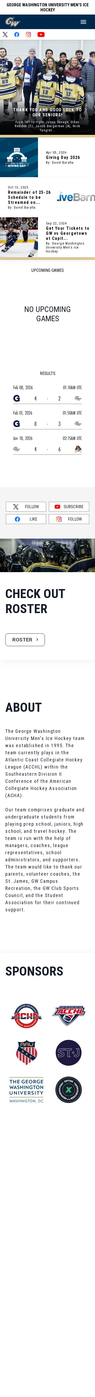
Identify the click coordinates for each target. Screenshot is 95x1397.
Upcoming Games (47, 270)
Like (33, 519)
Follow (32, 506)
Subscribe (73, 506)
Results (47, 373)
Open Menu (83, 22)
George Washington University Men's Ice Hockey (48, 7)
